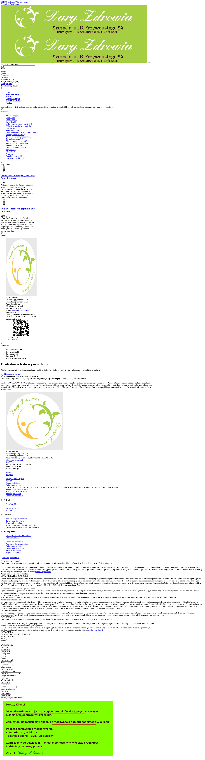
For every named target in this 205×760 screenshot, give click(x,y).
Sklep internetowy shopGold (11, 561)
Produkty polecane (14, 156)
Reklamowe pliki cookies (10, 611)
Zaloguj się (5, 4)
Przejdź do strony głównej (11, 374)
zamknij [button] (4, 638)
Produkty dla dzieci (14, 145)
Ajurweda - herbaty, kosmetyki (18, 137)
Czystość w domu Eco (16, 147)
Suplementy (12, 130)
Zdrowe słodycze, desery (17, 141)
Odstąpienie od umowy (14, 496)
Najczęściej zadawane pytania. (17, 491)
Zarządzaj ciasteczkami (10, 558)
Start (2, 67)
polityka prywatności (43, 572)
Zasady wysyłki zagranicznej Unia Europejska (23, 527)
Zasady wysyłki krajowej (15, 479)
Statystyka (5, 346)
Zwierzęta (10, 118)
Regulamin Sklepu (13, 483)
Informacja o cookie (13, 494)
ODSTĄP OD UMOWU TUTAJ (18, 536)
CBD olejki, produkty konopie (18, 126)
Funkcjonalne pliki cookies (11, 595)
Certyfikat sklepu (12, 504)
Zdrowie (11, 128)
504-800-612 (6, 2)
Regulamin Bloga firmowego (17, 489)
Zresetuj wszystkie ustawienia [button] (12, 698)
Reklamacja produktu (14, 523)
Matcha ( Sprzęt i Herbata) (17, 143)
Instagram (14, 339)
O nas (8, 506)
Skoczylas (11, 122)
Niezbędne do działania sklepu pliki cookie (19, 589)
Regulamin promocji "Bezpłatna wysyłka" (21, 525)
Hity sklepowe (6, 165)
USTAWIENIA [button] (7, 632)
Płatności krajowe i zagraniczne (17, 519)
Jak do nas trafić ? (12, 508)
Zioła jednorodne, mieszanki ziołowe (21, 133)
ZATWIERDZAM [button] (8, 617)
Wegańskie (11, 150)
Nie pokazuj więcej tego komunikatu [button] (14, 574)
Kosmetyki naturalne (15, 135)
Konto (3, 73)
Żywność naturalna (15, 139)
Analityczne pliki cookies (10, 600)
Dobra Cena (11, 120)
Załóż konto (14, 4)
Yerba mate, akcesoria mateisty (19, 124)
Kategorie (4, 111)
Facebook (14, 337)
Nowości (10, 152)
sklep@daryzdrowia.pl (19, 2)
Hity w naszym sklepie (15, 158)
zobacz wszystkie (7, 231)
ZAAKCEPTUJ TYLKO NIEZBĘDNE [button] (16, 634)
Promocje (10, 154)
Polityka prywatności (13, 485)
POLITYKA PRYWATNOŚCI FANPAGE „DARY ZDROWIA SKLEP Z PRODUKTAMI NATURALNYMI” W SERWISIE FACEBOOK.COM (62, 487)
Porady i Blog (12, 115)
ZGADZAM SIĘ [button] (7, 636)
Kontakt (4, 235)
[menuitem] (80, 92)
